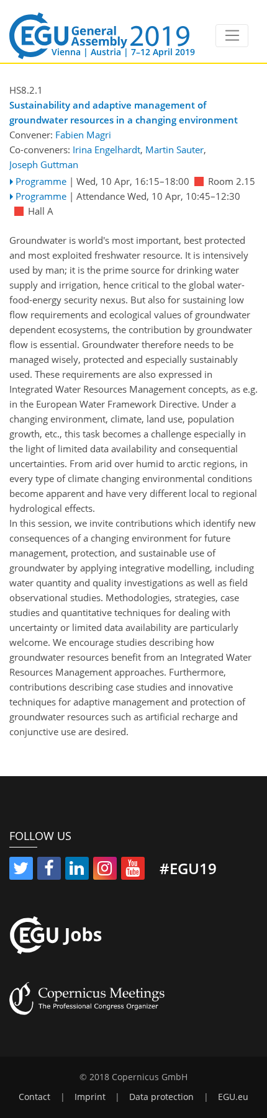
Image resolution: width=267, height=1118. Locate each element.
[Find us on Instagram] (105, 870)
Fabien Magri (83, 134)
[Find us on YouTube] (133, 870)
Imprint (90, 1096)
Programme (41, 181)
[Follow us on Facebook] (49, 870)
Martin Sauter (174, 149)
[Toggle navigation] (231, 36)
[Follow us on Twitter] (21, 870)
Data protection (161, 1096)
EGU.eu (233, 1096)
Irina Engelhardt (106, 149)
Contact (34, 1096)
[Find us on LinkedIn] (77, 870)
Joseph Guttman (43, 164)
